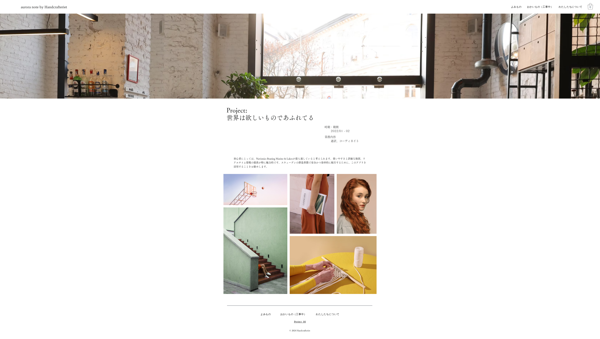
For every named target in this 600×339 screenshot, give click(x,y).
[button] (590, 6)
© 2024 (293, 330)
